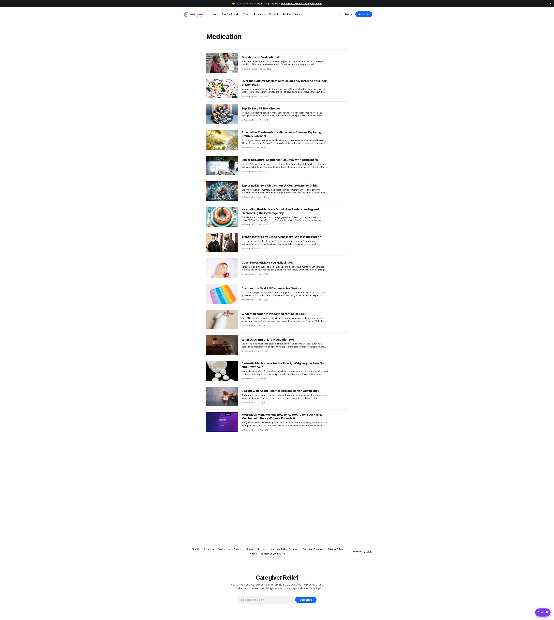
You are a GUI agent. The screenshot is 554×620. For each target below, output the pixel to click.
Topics (246, 14)
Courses (298, 14)
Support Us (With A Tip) (273, 553)
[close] (550, 3)
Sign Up (196, 549)
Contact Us (224, 549)
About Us (209, 549)
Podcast (238, 549)
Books (286, 14)
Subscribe (363, 14)
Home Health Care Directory (284, 549)
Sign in (348, 14)
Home (215, 14)
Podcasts (274, 14)
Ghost (369, 551)
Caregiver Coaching (313, 549)
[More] (307, 14)
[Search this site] (339, 14)
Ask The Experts (230, 14)
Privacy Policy (335, 549)
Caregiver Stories (255, 549)
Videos (253, 553)
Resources (259, 14)
